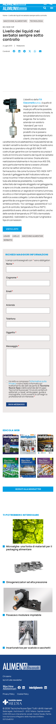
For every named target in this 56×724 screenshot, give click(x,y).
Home (5, 15)
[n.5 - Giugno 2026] (28, 468)
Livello (16, 236)
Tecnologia (36, 21)
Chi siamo (7, 676)
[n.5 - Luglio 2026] (28, 445)
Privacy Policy (8, 694)
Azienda (10, 305)
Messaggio (12, 346)
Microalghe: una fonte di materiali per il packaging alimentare (29, 548)
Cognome (12, 277)
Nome (10, 264)
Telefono (10, 319)
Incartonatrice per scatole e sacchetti (28, 647)
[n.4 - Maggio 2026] (45, 445)
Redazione (21, 46)
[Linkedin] (23, 687)
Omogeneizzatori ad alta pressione (26, 582)
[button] (44, 7)
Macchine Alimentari (15, 21)
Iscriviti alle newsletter (12, 680)
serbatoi (8, 240)
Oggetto (11, 332)
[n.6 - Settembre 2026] (11, 445)
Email (9, 291)
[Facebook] (19, 687)
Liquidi (7, 236)
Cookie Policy (23, 694)
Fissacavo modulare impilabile (23, 615)
